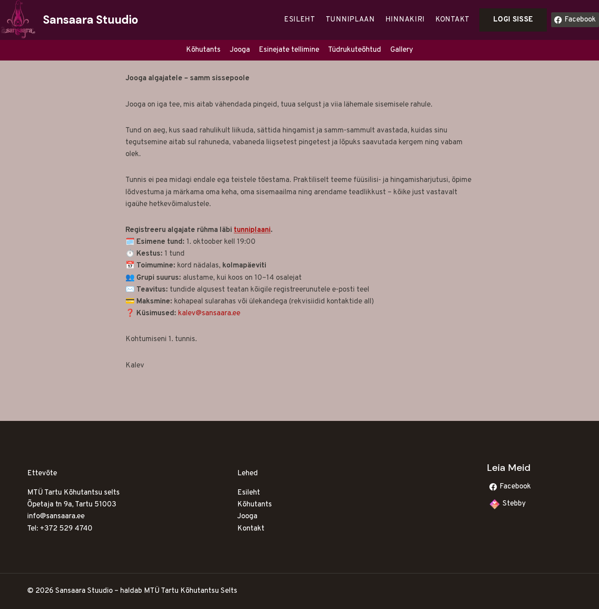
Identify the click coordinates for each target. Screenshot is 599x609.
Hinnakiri (405, 19)
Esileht (299, 19)
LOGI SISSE (513, 20)
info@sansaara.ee (56, 516)
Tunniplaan (350, 19)
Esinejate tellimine (289, 50)
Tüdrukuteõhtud (354, 50)
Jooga (240, 50)
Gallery (401, 50)
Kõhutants (203, 50)
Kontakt (452, 19)
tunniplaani (252, 230)
